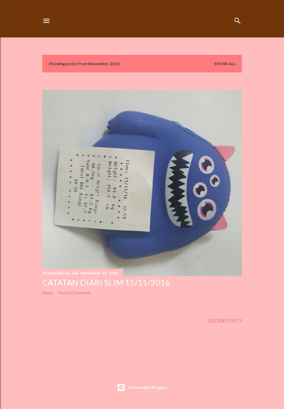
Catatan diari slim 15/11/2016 (106, 282)
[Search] (237, 19)
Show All (225, 63)
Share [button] (47, 292)
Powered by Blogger (147, 387)
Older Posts (225, 320)
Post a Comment (74, 292)
